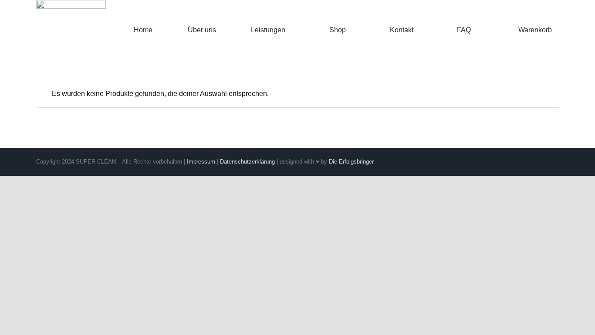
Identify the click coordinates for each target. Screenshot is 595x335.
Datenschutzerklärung (247, 161)
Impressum (201, 161)
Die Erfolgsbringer (351, 161)
